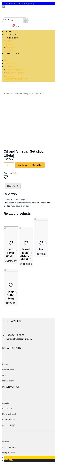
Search (5, 19)
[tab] (13, 186)
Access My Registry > (16, 78)
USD (9, 457)
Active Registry (14, 69)
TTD (8, 460)
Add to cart (22, 165)
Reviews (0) (12, 186)
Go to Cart (37, 165)
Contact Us (9, 76)
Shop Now (9, 63)
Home (7, 60)
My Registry (9, 66)
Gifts (13, 94)
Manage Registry (15, 72)
